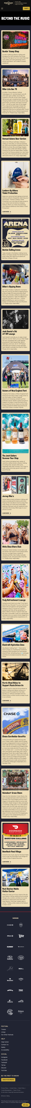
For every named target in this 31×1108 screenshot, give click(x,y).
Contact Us (4, 1044)
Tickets (3, 1029)
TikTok (3, 1065)
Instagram (4, 1057)
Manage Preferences (6, 1090)
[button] (2, 8)
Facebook (4, 1059)
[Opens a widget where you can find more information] (26, 1105)
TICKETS (26, 8)
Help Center (5, 1042)
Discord (3, 1067)
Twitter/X (4, 1062)
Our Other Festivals (7, 1034)
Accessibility (5, 1050)
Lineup (3, 1032)
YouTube (4, 1070)
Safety (3, 1047)
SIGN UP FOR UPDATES (8, 1079)
